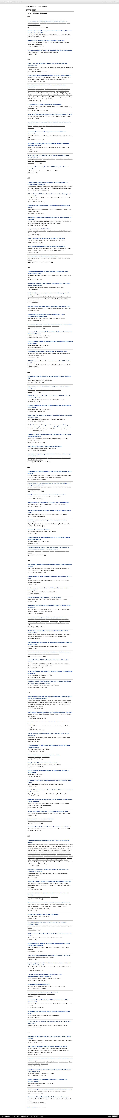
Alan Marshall (44, 1064)
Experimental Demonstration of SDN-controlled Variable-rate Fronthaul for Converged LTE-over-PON (48, 870)
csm (29, 328)
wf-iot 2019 (30, 776)
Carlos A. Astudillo (62, 846)
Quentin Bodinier (39, 1003)
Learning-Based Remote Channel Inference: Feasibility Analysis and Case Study (50, 712)
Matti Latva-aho (36, 25)
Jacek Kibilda (43, 23)
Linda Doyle (61, 1040)
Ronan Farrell (55, 514)
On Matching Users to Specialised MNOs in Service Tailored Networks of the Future (49, 1012)
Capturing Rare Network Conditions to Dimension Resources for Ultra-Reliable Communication (49, 406)
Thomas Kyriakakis (32, 93)
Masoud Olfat (42, 106)
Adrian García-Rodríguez (38, 623)
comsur (29, 46)
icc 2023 (30, 366)
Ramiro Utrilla (31, 685)
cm (28, 71)
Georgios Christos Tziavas (62, 91)
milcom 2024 (31, 242)
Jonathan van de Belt (48, 568)
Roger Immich (41, 883)
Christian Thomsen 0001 (58, 95)
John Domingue (35, 1052)
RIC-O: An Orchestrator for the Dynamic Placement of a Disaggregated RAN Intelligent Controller (48, 294)
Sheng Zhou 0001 (47, 428)
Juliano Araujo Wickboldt (60, 700)
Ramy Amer (45, 318)
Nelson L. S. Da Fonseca (39, 850)
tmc (29, 442)
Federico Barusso (37, 1025)
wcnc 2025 (30, 172)
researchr (3, 1)
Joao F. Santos (31, 42)
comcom (30, 430)
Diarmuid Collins (46, 438)
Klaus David (31, 636)
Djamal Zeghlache (41, 634)
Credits (13, 1116)
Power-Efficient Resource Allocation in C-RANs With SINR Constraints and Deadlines (48, 723)
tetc (29, 1054)
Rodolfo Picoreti (61, 854)
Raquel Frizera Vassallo (34, 854)
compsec (30, 81)
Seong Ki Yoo (64, 619)
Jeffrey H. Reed (51, 106)
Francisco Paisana (48, 496)
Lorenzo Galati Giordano (34, 621)
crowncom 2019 (32, 951)
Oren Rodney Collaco (33, 308)
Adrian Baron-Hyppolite (34, 275)
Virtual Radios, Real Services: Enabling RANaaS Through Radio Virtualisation (49, 652)
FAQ (35, 1116)
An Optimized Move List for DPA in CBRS (39, 229)
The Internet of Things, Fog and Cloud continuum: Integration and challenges (49, 881)
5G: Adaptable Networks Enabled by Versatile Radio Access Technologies (48, 1096)
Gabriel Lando (57, 850)
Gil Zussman (54, 97)
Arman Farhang (47, 514)
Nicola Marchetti (47, 326)
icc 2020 (30, 584)
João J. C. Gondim (56, 77)
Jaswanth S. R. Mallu (33, 353)
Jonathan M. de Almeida (34, 580)
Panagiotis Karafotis (43, 93)
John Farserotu (38, 636)
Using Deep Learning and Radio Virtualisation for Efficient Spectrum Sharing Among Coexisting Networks (49, 944)
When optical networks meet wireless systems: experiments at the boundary (49, 902)
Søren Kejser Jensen (46, 95)
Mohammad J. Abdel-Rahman (58, 609)
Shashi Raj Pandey (62, 93)
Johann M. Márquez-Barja (40, 864)
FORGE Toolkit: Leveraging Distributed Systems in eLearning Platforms (47, 1046)
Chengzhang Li (49, 221)
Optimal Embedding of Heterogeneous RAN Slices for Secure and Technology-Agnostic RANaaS (49, 455)
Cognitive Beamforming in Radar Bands (39, 984)
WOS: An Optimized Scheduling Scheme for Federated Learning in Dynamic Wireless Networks (48, 156)
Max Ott (50, 1052)
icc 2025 (30, 100)
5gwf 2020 (30, 593)
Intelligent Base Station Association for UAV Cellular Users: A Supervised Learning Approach (48, 588)
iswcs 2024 (30, 289)
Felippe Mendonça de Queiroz (48, 854)
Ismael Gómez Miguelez (51, 1040)
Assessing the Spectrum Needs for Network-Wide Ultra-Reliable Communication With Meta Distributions (50, 332)
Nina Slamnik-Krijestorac (51, 89)
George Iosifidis (43, 448)
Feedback (40, 1116)
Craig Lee (67, 885)
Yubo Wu (41, 34)
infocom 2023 (31, 302)
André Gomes (62, 23)
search (20, 2)
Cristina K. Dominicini (38, 702)
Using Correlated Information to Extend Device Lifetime (43, 762)
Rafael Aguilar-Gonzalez (52, 1062)
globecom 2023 (32, 347)
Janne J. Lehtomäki (40, 1062)
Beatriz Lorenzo (58, 828)
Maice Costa (38, 764)
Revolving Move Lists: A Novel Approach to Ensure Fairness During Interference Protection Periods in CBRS (50, 31)
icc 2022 (30, 392)
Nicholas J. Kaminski (47, 764)
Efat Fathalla (39, 364)
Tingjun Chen (62, 97)
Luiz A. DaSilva (48, 34)
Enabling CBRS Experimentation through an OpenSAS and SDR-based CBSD (49, 306)
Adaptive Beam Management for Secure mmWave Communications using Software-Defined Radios (48, 272)
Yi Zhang (60, 702)
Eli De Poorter (36, 739)
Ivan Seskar (43, 98)
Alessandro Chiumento (50, 419)
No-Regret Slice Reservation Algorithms (39, 529)
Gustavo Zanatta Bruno (34, 186)
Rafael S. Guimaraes (41, 700)
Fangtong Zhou (32, 159)
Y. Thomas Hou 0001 (65, 34)
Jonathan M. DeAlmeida (34, 475)
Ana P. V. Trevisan (52, 852)
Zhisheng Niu (65, 524)
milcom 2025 (31, 128)
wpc (29, 572)
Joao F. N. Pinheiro (52, 846)
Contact (8, 1116)
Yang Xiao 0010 (40, 248)
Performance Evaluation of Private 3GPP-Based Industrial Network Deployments (50, 50)
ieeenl (29, 382)
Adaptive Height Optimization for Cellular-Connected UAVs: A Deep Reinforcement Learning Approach (46, 315)
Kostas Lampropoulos (41, 1050)
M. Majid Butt (38, 1015)
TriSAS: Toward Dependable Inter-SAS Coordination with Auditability (46, 246)
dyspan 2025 (31, 118)
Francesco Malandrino (44, 897)
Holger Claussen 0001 (39, 97)
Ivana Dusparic (61, 318)
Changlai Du (47, 248)
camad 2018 (31, 865)
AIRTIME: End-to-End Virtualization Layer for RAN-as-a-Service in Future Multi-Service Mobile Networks (49, 435)
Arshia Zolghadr (32, 170)
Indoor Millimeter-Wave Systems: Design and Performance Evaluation (47, 617)
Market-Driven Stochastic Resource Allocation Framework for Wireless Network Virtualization (49, 606)
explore (10, 2)
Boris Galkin (39, 318)
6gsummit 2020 (32, 638)
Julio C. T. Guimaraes (37, 860)
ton (28, 677)
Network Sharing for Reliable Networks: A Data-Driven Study (44, 597)
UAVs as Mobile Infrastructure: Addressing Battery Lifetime (44, 755)
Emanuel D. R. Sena (33, 846)
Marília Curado (44, 885)
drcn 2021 (30, 543)
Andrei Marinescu (39, 419)
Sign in (112, 1)
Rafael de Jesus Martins (51, 702)
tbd (28, 899)
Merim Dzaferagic (32, 89)
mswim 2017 (31, 1085)
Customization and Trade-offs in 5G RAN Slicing (41, 819)
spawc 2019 (31, 795)
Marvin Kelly (45, 504)
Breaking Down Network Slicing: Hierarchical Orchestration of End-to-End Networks (48, 660)
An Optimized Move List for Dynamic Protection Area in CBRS (45, 104)
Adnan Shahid (50, 634)
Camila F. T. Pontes (46, 77)
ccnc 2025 (30, 151)
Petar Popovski (36, 95)
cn (28, 807)
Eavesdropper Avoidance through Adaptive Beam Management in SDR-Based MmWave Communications (49, 284)
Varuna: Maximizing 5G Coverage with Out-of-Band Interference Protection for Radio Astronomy (49, 123)
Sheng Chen (31, 714)
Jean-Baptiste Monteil (33, 448)
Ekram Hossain (50, 828)
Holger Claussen (60, 623)
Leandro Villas (52, 885)
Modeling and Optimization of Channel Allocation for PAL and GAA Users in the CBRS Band (49, 218)
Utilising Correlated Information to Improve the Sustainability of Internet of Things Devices (48, 771)
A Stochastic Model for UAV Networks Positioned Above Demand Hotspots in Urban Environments (49, 746)
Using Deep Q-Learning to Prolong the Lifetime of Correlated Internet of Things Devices (49, 781)
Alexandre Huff (39, 42)
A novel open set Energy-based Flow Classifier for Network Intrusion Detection (49, 75)
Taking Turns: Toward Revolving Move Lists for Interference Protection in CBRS (50, 114)
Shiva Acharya (44, 135)
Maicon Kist (31, 438)
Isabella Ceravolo (44, 704)
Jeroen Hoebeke (61, 636)
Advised (34, 10)
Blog (32, 1116)
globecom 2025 (32, 139)
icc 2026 (30, 54)
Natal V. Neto (53, 663)
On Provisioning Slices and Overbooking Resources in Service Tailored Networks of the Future (50, 672)
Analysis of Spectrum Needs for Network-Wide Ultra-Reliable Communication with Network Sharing (50, 342)
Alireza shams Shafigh (33, 828)
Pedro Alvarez (50, 862)
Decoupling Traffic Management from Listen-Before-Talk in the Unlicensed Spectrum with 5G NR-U (48, 144)
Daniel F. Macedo (61, 858)
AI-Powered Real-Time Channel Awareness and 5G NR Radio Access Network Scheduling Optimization (49, 538)
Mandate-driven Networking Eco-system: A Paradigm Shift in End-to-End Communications (48, 631)
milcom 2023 (31, 279)
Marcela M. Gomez (32, 609)
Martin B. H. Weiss (38, 611)
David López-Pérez (51, 623)
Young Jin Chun (39, 926)
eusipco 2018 (31, 1027)
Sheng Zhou (58, 524)
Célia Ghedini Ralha (43, 477)
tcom (29, 988)
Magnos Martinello (40, 858)
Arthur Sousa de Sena (33, 23)
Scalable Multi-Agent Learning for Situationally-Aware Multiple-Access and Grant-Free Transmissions (50, 790)
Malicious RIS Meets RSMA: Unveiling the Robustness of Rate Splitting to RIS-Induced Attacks (49, 194)
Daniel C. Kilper (50, 98)
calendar (15, 2)
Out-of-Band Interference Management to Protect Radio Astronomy (46, 238)
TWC (29, 262)
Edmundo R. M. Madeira (34, 885)
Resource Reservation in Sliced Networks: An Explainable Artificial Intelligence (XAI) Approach (49, 387)
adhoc (29, 741)
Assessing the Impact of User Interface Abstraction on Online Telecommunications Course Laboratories (45, 975)
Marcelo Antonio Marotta (60, 79)
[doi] (47, 27)
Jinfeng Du (48, 97)
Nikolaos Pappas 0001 (48, 551)
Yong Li (57, 646)
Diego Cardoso (67, 702)
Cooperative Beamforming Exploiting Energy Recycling (43, 992)
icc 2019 (30, 786)
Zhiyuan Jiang (56, 428)
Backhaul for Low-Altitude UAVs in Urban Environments (43, 914)
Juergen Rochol (55, 438)
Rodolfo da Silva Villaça (34, 704)
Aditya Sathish (56, 67)
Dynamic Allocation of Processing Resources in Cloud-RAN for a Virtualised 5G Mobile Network (49, 1022)
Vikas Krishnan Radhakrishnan (48, 297)
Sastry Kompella (68, 159)
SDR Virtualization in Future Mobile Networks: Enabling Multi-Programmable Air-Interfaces (50, 934)
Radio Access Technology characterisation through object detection (47, 494)
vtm (29, 491)
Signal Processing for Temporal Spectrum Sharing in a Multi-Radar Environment (50, 1089)
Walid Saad (62, 621)
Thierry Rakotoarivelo (55, 1048)
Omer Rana (31, 887)
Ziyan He (59, 714)
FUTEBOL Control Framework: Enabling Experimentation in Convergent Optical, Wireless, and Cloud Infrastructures (50, 697)
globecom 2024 (32, 201)
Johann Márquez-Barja (33, 570)
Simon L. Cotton (45, 621)
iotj (28, 421)
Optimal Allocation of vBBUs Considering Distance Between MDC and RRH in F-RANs (50, 577)
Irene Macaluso (40, 390)
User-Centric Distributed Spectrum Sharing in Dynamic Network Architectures (49, 826)
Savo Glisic (42, 828)
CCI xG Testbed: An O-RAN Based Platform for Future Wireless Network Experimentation (47, 64)
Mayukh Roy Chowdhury (46, 67)
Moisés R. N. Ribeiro (51, 858)
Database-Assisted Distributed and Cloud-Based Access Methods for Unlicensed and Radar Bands (50, 1059)
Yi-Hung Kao (31, 135)
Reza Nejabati (53, 704)
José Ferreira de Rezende (55, 458)
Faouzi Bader (65, 1003)
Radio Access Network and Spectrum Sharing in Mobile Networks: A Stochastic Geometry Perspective (49, 1070)
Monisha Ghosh (61, 147)
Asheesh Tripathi (65, 67)
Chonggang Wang (62, 248)
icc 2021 (30, 533)
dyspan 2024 (31, 234)
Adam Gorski (37, 541)
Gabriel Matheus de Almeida (47, 186)
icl (28, 337)
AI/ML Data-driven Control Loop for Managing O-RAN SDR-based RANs (47, 351)
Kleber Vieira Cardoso (58, 42)
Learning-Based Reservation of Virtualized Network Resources (45, 446)
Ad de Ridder (46, 636)
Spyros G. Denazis (50, 91)
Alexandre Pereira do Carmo (46, 844)
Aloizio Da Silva (53, 147)
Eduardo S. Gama (38, 848)
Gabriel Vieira (31, 52)
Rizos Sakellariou (49, 883)
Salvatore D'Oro (32, 726)
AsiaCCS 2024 (31, 252)
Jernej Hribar (31, 419)
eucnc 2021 (31, 506)
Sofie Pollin (51, 570)
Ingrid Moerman (66, 568)
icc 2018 (30, 918)
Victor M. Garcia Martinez (50, 856)
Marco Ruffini (40, 89)
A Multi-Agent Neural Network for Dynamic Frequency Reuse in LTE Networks (49, 955)
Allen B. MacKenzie (40, 619)
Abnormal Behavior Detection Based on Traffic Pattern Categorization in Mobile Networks (49, 472)
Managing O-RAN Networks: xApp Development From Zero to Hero (46, 40)
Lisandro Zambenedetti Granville (55, 803)
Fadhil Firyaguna (48, 926)
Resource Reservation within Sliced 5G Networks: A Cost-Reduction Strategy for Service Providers (50, 643)
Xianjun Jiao (58, 568)
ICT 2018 (30, 996)
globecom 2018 (32, 930)
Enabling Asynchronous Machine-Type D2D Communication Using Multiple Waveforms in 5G (48, 1000)
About (3, 1116)
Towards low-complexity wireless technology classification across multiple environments (48, 734)
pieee (29, 627)
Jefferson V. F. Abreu (45, 275)
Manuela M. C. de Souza (34, 77)
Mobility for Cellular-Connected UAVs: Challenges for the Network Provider (48, 502)
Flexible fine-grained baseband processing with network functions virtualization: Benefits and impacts (50, 800)
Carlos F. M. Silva (67, 844)
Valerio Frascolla (58, 844)
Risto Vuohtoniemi (63, 1062)
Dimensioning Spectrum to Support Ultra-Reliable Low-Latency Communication (50, 324)
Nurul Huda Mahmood (52, 23)
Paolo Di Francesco (33, 897)
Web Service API (25, 1116)
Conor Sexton (31, 675)
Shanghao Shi (31, 248)
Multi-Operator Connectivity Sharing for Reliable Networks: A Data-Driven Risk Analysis (49, 511)
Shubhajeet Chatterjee (44, 609)
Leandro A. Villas (58, 848)
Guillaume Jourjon (32, 1048)
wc (28, 1042)
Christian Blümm (46, 873)
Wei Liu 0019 (31, 568)
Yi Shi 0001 (35, 34)
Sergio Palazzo (31, 728)
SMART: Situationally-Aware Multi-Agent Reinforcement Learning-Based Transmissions (47, 521)
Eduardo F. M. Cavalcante (46, 79)
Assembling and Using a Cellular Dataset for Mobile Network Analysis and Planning (48, 894)
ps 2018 (30, 910)
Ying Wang (30, 541)
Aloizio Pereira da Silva (33, 67)
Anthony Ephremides (60, 551)
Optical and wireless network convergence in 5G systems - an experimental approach (48, 841)
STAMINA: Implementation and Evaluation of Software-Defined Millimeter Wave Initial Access (49, 361)
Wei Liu (29, 947)
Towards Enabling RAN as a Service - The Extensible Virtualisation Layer (48, 811)
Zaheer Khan (31, 1062)
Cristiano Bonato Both (64, 188)
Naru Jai (30, 34)
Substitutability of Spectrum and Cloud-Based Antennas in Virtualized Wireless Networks (49, 1037)
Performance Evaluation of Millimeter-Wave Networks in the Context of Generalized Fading (47, 923)
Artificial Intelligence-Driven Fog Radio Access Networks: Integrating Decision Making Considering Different (49, 484)
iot (28, 889)
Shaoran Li (42, 221)
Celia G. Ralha (64, 580)
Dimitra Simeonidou (62, 904)
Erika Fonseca (31, 318)
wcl (28, 970)
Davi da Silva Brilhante (41, 458)
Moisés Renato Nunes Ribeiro (41, 908)
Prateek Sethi (63, 353)
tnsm (29, 190)
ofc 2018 (30, 877)
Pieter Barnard (31, 380)
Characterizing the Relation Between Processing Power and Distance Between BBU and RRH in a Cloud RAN (49, 964)
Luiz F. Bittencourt (48, 848)
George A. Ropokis (49, 784)
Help (18, 1116)
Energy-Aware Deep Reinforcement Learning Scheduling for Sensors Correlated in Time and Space (50, 416)
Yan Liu (37, 524)
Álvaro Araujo (46, 685)
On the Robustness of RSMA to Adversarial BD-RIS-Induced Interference (48, 21)
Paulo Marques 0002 (33, 844)
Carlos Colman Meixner (49, 860)
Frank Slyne (50, 700)
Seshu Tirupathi (35, 98)
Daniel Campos (48, 42)
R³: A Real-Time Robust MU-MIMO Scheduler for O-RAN (43, 256)
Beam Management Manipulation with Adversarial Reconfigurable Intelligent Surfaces (49, 206)
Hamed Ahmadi (45, 966)
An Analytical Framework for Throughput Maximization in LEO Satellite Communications (47, 132)
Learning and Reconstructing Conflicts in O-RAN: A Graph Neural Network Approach (48, 167)
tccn (29, 36)
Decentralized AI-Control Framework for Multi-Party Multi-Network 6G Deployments (47, 86)
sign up (34, 1107)
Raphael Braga (42, 846)
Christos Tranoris (40, 91)
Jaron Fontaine (31, 737)
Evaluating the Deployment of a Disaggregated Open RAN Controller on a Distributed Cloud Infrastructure (48, 183)
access (29, 320)
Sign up (116, 1)
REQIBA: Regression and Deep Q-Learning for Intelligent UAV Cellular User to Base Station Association (49, 396)
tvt (28, 27)
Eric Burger (46, 250)
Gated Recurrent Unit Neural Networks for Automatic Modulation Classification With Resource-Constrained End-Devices (49, 682)
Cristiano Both (31, 700)
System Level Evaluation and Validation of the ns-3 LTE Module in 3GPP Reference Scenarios (47, 1080)
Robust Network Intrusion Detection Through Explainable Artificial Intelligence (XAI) (49, 377)
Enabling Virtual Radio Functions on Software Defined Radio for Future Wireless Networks (50, 565)
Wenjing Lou (56, 34)
